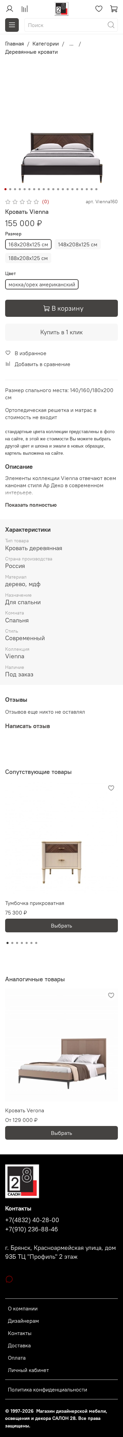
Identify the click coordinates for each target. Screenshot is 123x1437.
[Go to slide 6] (29, 189)
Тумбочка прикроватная (34, 902)
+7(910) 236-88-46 (31, 1229)
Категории (45, 43)
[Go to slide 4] (20, 189)
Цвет (10, 273)
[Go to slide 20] (96, 189)
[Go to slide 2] (10, 189)
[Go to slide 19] (92, 189)
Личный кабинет (28, 1370)
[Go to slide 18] (87, 189)
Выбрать (61, 925)
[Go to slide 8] (39, 189)
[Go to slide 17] (82, 189)
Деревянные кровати (31, 51)
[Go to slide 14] (68, 189)
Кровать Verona (24, 1110)
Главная (14, 43)
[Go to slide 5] (25, 189)
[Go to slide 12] (58, 189)
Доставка (19, 1345)
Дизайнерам (23, 1320)
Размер (13, 234)
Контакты (19, 1333)
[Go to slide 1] (5, 189)
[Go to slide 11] (53, 189)
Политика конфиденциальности (47, 1389)
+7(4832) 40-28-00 (32, 1220)
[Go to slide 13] (63, 189)
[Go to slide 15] (72, 189)
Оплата (17, 1357)
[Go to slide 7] (34, 189)
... (71, 43)
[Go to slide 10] (48, 189)
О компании (23, 1308)
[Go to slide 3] (15, 189)
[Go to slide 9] (44, 189)
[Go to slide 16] (77, 189)
